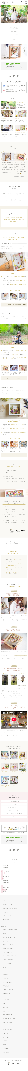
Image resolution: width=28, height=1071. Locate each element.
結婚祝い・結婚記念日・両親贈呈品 (11, 929)
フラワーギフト (6, 912)
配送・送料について (7, 1007)
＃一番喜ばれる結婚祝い (14, 810)
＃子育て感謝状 (14, 804)
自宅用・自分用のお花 (8, 989)
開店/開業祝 (5, 941)
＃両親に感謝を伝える (14, 801)
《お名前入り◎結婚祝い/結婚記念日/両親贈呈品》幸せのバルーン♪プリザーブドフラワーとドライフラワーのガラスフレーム (7, 166)
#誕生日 (13, 217)
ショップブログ (6, 1026)
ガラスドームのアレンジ (8, 915)
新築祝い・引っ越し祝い (8, 944)
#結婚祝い (7, 217)
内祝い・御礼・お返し (8, 952)
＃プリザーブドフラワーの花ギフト (14, 813)
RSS (4, 1033)
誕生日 (4, 933)
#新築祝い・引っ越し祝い (18, 219)
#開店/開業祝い (19, 217)
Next (26, 13)
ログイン (5, 1044)
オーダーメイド (6, 919)
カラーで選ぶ (6, 978)
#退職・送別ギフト (14, 221)
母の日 (4, 967)
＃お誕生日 (14, 816)
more (14, 39)
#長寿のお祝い (7, 219)
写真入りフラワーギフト (8, 904)
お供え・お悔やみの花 (8, 959)
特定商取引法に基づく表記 (9, 1018)
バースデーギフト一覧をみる (14, 378)
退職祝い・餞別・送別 (8, 948)
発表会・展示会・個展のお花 (9, 956)
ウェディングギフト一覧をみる (14, 304)
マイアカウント (6, 1037)
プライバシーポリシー (8, 1022)
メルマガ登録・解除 (7, 1029)
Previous (2, 13)
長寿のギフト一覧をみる (14, 454)
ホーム (4, 1003)
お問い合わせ (6, 1052)
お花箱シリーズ (6, 993)
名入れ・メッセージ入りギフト (10, 908)
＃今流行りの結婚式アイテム (14, 807)
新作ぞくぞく (6, 986)
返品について (6, 1011)
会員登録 (5, 1041)
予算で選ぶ (5, 974)
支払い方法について (7, 1014)
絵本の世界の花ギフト (8, 982)
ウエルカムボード (7, 963)
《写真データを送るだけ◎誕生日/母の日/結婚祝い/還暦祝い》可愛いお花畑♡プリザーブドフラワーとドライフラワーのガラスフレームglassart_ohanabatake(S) (20, 168)
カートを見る (6, 1048)
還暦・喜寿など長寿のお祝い (9, 937)
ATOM (6, 1033)
